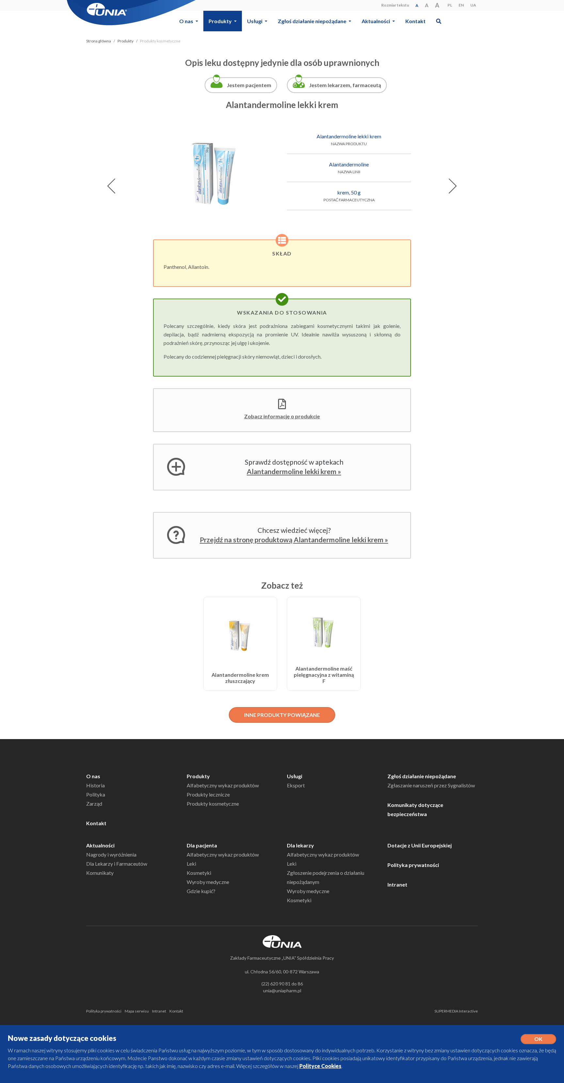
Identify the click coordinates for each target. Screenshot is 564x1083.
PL (449, 5)
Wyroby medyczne (208, 882)
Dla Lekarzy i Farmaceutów (116, 863)
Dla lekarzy (300, 845)
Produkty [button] (221, 21)
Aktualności (100, 845)
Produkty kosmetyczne (213, 803)
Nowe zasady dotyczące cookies (62, 1038)
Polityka (95, 794)
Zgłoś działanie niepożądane (421, 776)
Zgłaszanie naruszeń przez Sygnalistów (431, 785)
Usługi (294, 776)
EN (461, 5)
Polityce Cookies (320, 1066)
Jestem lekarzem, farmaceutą (345, 85)
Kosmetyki (199, 873)
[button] (438, 21)
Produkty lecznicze (208, 794)
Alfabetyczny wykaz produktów (223, 785)
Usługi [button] (255, 21)
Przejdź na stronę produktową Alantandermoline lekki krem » (294, 539)
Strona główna (98, 41)
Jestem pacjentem (249, 85)
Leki (191, 863)
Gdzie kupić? (201, 891)
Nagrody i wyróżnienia (111, 854)
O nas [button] (186, 21)
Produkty (125, 41)
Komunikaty (100, 873)
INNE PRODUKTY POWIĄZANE (282, 715)
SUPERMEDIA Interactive (456, 1011)
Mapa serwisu (137, 1011)
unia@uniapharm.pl (282, 990)
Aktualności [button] (376, 21)
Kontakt (415, 21)
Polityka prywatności (413, 865)
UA (473, 5)
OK (538, 1039)
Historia (95, 785)
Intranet (397, 884)
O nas (93, 776)
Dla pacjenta (202, 845)
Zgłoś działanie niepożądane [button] (312, 21)
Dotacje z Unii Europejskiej (419, 845)
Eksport (296, 785)
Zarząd (94, 803)
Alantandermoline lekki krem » (294, 471)
